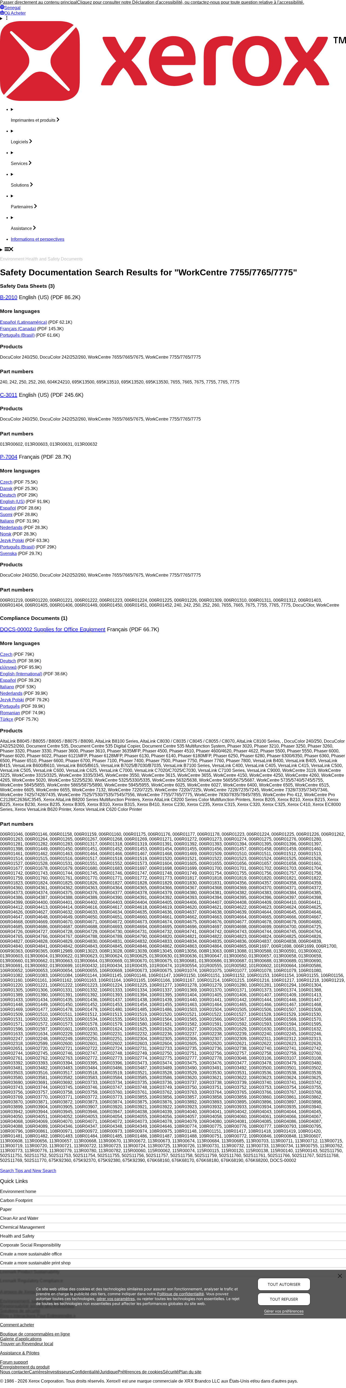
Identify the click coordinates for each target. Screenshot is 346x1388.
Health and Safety (17, 1236)
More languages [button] (20, 311)
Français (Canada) (18, 328)
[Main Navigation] (173, 249)
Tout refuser (284, 1299)
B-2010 (8, 297)
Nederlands (11, 527)
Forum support (14, 1362)
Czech (6, 482)
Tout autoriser (284, 1284)
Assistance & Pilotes (19, 1353)
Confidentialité (86, 1372)
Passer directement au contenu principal (38, 2)
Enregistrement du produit (24, 1367)
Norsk (5, 534)
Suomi (6, 514)
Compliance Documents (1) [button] (33, 618)
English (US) (12, 501)
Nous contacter (14, 1372)
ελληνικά (8, 667)
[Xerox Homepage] (173, 99)
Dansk (6, 488)
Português (10, 706)
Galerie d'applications (21, 1339)
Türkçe (6, 719)
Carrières (38, 1372)
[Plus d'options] (173, 18)
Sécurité (171, 1372)
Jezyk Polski (12, 540)
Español (8, 508)
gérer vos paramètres (116, 1298)
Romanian (10, 712)
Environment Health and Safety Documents (41, 259)
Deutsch (8, 495)
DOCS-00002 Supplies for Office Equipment (52, 629)
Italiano (7, 521)
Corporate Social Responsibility (30, 1245)
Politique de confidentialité (180, 1293)
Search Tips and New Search (28, 1170)
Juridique (109, 1372)
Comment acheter (17, 1325)
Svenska (8, 553)
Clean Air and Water (19, 1218)
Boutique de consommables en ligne (35, 1334)
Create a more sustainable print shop (35, 1263)
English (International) (21, 674)
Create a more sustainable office (31, 1254)
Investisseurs (59, 1372)
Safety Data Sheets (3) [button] (27, 286)
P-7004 (8, 457)
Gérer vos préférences (284, 1311)
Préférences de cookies (140, 1372)
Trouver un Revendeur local (26, 1343)
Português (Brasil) (17, 335)
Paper (6, 1209)
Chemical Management (22, 1227)
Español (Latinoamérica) (23, 322)
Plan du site (190, 1372)
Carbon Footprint (16, 1200)
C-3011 (8, 395)
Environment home (18, 1191)
